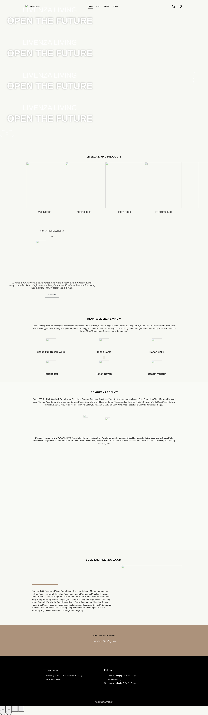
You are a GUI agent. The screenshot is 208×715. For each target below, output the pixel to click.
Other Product (163, 212)
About (98, 6)
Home (90, 6)
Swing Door (44, 212)
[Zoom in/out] (21, 709)
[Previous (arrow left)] (3, 712)
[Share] (9, 709)
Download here (104, 641)
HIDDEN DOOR (124, 212)
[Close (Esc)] (3, 709)
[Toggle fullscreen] (15, 709)
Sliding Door (84, 212)
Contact (116, 6)
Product (107, 6)
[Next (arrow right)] (9, 712)
